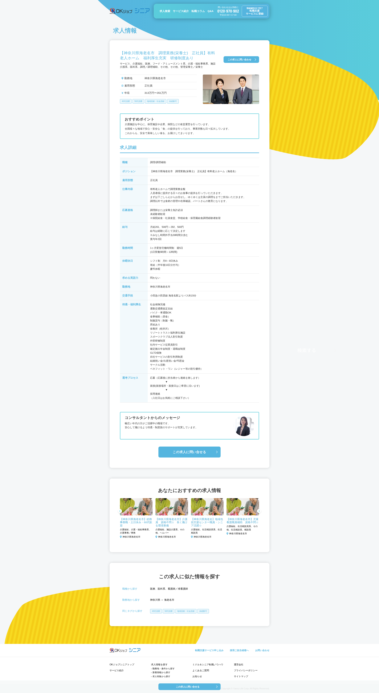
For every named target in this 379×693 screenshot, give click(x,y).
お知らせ (197, 676)
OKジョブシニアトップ (122, 664)
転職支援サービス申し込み (209, 650)
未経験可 (173, 101)
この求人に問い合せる (189, 452)
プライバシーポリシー (246, 670)
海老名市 (169, 599)
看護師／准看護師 (178, 588)
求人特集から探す (161, 676)
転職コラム (198, 11)
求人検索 (165, 11)
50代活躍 (138, 101)
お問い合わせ (262, 650)
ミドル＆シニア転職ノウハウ (207, 664)
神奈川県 (155, 599)
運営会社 (238, 664)
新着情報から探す (161, 672)
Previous (120, 511)
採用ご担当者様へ (239, 650)
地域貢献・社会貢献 (155, 101)
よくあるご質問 (200, 670)
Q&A (210, 11)
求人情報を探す (159, 664)
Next (259, 511)
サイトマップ (241, 676)
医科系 (161, 588)
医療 (152, 588)
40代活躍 (126, 101)
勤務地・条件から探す (163, 668)
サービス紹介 (181, 11)
